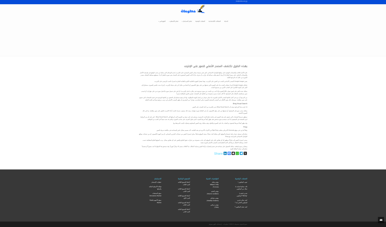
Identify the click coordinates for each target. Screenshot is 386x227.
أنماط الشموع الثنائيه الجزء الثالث (184, 204)
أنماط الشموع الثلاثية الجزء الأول (184, 197)
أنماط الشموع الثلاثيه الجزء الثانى (184, 190)
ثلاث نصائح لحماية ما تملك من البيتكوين (241, 188)
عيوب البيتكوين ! (242, 182)
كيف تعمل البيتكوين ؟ (241, 207)
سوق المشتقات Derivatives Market (155, 194)
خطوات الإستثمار (156, 182)
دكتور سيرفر (212, 224)
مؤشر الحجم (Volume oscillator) (213, 192)
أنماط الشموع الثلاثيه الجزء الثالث (184, 183)
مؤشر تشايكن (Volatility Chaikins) (213, 199)
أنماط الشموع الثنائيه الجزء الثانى (184, 210)
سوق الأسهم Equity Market (155, 201)
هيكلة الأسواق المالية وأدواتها (155, 188)
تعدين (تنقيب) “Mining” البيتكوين (242, 194)
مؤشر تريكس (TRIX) (214, 206)
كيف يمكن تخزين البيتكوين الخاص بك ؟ (241, 201)
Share (218, 153)
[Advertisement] (193, 42)
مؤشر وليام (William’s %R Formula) (214, 184)
